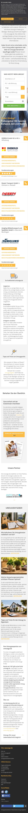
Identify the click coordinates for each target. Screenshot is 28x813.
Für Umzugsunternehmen (6, 772)
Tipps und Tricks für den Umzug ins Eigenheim (13, 621)
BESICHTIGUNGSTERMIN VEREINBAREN (13, 166)
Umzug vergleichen (22, 810)
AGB (2, 784)
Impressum (3, 779)
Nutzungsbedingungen (6, 782)
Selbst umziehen (4, 756)
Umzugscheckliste (5, 769)
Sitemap (3, 799)
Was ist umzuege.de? (5, 753)
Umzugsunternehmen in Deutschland (9, 810)
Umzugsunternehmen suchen (7, 758)
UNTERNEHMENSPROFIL (9, 161)
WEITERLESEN (15, 553)
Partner (2, 755)
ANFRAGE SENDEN (9, 157)
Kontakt (3, 770)
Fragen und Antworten (6, 765)
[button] (6, 806)
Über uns (3, 751)
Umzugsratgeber (9, 373)
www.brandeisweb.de (9, 728)
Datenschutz (4, 781)
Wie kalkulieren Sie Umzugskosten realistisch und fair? (13, 533)
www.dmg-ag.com (8, 730)
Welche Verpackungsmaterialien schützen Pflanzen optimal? (12, 578)
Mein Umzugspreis (14, 106)
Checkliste (19, 415)
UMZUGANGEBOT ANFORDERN (11, 163)
